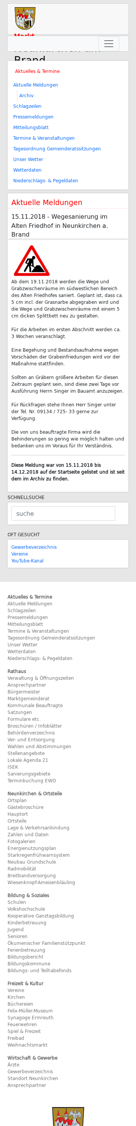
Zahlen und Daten (28, 834)
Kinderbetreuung (27, 922)
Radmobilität (22, 868)
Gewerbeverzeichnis (34, 546)
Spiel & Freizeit (24, 1031)
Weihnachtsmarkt (28, 1044)
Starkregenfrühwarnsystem (39, 854)
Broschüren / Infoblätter (35, 725)
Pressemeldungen (33, 116)
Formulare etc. (24, 718)
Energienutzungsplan (32, 848)
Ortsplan (17, 800)
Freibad (16, 1037)
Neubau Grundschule (32, 861)
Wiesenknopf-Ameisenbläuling (41, 882)
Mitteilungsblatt (31, 127)
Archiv (26, 95)
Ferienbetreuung (26, 949)
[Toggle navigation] (108, 43)
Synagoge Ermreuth (31, 1017)
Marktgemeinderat (28, 698)
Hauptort (18, 813)
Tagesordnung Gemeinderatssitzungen (57, 148)
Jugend (16, 929)
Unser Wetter (28, 159)
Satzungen (20, 712)
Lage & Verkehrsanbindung (39, 827)
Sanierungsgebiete (29, 773)
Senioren (18, 936)
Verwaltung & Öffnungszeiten (41, 677)
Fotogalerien (22, 841)
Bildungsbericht (25, 956)
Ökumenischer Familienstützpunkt (46, 943)
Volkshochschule (26, 908)
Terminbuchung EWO (32, 780)
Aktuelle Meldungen (35, 84)
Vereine (19, 553)
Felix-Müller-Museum (30, 1010)
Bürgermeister (24, 691)
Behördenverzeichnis (31, 732)
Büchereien (20, 1003)
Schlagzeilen (27, 106)
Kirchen (16, 996)
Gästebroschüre (25, 807)
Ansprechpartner (27, 684)
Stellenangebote (26, 753)
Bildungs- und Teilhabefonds (39, 970)
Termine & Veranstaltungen (44, 137)
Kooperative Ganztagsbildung (41, 915)
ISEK (13, 766)
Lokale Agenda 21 (28, 759)
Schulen (17, 902)
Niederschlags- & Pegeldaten (45, 180)
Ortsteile (17, 820)
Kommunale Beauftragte (35, 705)
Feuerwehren (22, 1024)
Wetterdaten (27, 169)
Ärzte (13, 1064)
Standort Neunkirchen (33, 1078)
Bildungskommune (29, 963)
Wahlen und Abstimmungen (39, 746)
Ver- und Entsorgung (31, 739)
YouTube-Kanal (27, 560)
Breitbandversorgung (32, 875)
